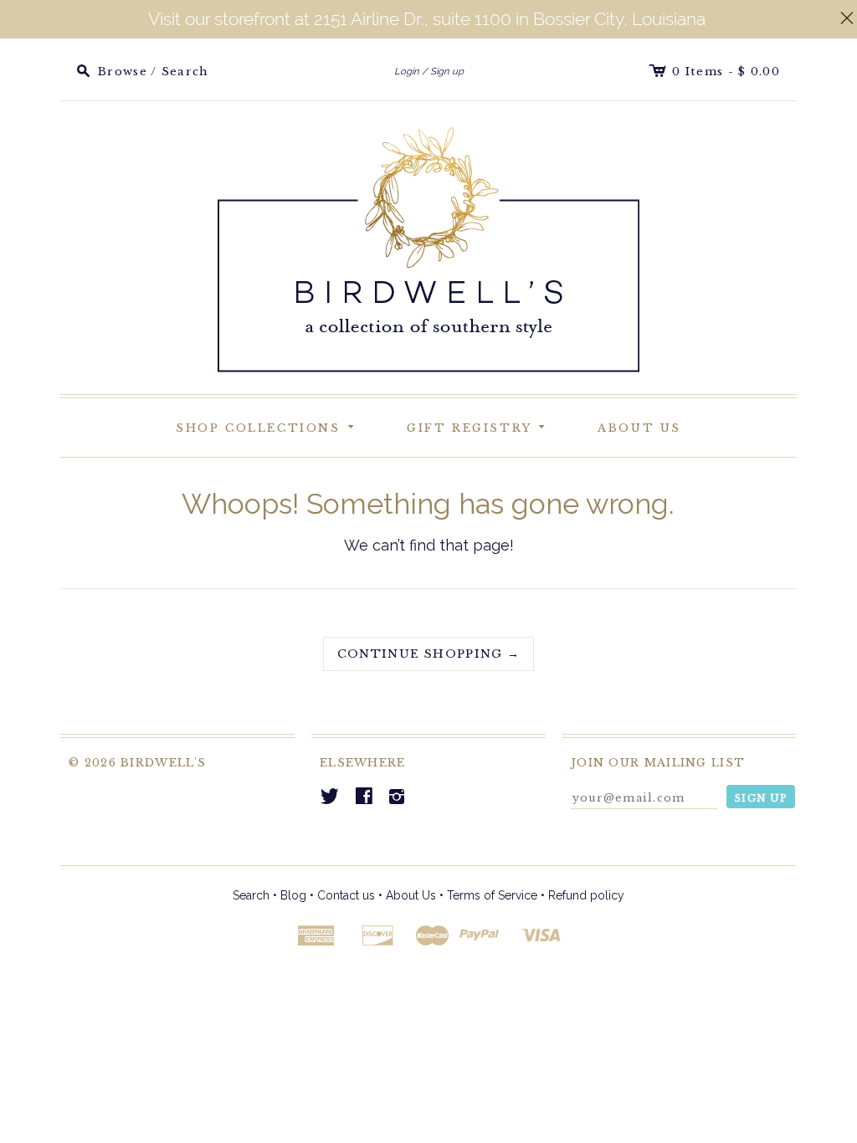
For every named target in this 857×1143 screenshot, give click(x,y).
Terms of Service (492, 895)
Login (406, 71)
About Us (639, 428)
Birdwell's (163, 763)
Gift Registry (479, 425)
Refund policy (586, 895)
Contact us (346, 895)
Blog (293, 895)
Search (251, 895)
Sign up (447, 71)
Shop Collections (268, 425)
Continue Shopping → (429, 654)
